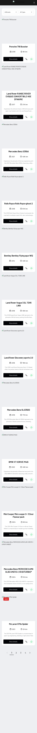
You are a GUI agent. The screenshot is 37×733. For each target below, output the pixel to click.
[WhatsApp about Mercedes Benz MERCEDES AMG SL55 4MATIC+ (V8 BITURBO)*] (31, 589)
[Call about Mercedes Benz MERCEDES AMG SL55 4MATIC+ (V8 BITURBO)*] (26, 589)
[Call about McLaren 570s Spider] (26, 642)
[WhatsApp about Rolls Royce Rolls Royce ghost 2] (31, 221)
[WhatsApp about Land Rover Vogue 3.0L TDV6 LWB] (31, 323)
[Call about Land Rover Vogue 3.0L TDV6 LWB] (26, 323)
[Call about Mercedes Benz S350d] (26, 169)
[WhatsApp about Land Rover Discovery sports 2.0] (31, 375)
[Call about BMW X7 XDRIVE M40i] (26, 479)
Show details (13, 59)
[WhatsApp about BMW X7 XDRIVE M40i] (31, 479)
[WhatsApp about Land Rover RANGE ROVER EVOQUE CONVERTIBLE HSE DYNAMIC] (31, 117)
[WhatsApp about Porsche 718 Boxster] (31, 59)
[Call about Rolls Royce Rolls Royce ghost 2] (26, 221)
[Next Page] (30, 653)
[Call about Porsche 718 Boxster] (26, 59)
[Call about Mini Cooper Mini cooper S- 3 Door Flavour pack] (26, 534)
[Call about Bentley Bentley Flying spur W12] (26, 268)
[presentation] (18, 31)
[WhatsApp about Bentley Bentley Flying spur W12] (31, 268)
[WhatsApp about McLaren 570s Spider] (31, 642)
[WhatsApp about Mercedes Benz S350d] (31, 169)
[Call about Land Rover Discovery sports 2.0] (26, 375)
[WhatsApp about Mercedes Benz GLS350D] (31, 427)
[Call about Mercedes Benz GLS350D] (26, 427)
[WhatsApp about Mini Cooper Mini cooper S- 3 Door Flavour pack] (31, 534)
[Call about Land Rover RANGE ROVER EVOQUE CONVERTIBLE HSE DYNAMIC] (26, 117)
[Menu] (34, 3)
